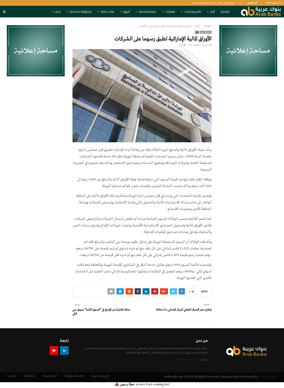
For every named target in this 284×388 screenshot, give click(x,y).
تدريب (57, 11)
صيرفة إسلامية (147, 11)
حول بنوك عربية (100, 376)
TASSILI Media (267, 377)
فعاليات (170, 11)
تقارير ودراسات (192, 11)
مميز (203, 32)
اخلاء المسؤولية (74, 376)
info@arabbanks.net (188, 359)
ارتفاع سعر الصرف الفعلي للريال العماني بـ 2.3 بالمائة (184, 310)
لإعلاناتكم (29, 376)
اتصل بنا (11, 376)
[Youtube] (54, 350)
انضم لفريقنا (50, 376)
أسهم (126, 11)
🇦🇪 (197, 32)
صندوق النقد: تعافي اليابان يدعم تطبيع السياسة (214, 3)
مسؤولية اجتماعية (81, 11)
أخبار (212, 11)
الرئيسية (225, 11)
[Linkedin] (64, 350)
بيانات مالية (107, 11)
